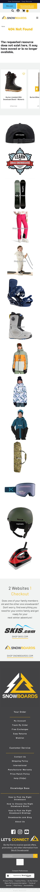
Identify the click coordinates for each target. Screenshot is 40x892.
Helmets (20, 524)
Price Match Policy (20, 774)
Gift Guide (20, 135)
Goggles (20, 491)
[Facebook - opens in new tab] (13, 832)
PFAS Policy (18, 885)
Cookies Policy (20, 881)
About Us (20, 821)
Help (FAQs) (20, 778)
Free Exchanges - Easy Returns (20, 1)
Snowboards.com (27, 6)
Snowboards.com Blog (20, 817)
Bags (20, 458)
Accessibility (28, 885)
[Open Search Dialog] (12, 10)
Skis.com (9, 6)
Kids (20, 425)
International (20, 765)
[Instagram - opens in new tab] (20, 832)
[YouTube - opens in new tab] (27, 832)
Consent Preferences (20, 871)
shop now (13, 106)
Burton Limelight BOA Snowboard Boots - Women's (13, 98)
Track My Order (20, 725)
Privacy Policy (8, 881)
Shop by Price (20, 261)
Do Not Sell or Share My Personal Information (21, 882)
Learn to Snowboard (20, 163)
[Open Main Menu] (33, 17)
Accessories (20, 557)
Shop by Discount (20, 228)
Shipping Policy (20, 761)
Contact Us (20, 757)
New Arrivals (20, 195)
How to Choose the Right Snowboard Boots (20, 805)
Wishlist (20, 738)
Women (20, 392)
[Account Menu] (18, 10)
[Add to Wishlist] (23, 72)
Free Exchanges (20, 729)
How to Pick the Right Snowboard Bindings (20, 811)
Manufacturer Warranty (20, 769)
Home (3, 26)
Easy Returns (20, 733)
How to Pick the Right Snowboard (20, 798)
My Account (20, 721)
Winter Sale (20, 294)
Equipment (20, 327)
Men (20, 360)
